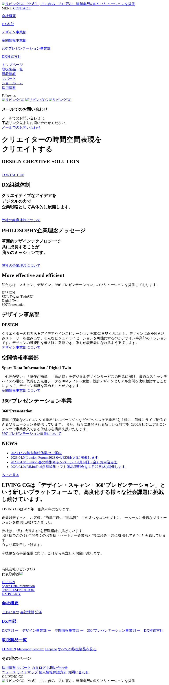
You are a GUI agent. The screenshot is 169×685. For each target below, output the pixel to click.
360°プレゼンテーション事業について (31, 433)
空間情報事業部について (21, 390)
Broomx (38, 649)
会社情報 (27, 612)
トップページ (12, 65)
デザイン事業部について (21, 347)
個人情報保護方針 (53, 672)
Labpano (51, 649)
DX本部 (9, 621)
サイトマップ (27, 672)
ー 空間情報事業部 (63, 630)
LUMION (9, 649)
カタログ (39, 667)
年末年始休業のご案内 (36, 453)
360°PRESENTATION (18, 590)
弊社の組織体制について (21, 220)
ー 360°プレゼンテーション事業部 (108, 630)
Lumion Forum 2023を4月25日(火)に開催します (54, 457)
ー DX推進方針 (150, 630)
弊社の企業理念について (21, 265)
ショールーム (12, 83)
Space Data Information (18, 586)
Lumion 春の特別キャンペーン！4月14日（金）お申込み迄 (64, 462)
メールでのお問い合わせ (21, 127)
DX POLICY (11, 594)
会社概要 (10, 602)
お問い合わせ (57, 667)
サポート (9, 78)
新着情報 (9, 74)
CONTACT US (13, 175)
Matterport (24, 649)
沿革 (38, 612)
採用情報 (9, 88)
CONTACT (21, 8)
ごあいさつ (10, 612)
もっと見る (10, 475)
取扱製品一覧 (12, 69)
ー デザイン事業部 (31, 630)
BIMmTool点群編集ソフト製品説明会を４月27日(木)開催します (68, 467)
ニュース (9, 672)
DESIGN (8, 582)
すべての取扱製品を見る (77, 649)
